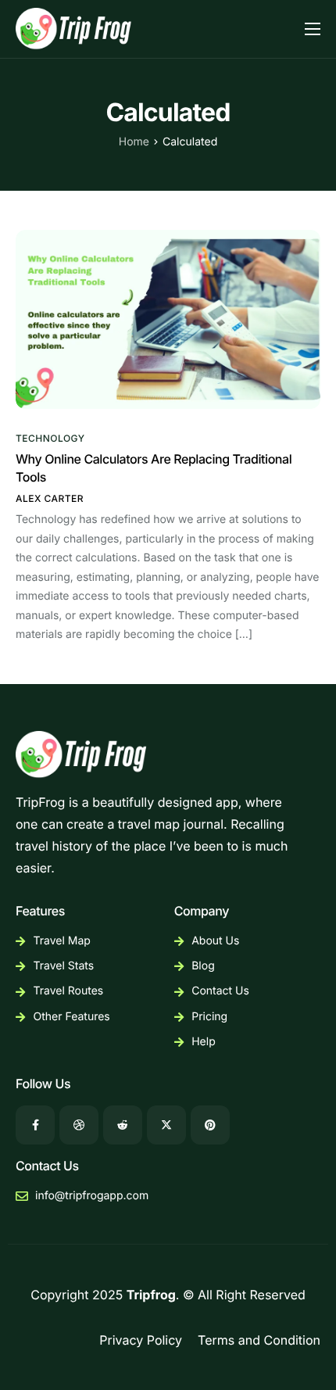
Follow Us (43, 1083)
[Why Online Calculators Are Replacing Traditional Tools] (168, 318)
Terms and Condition (259, 1340)
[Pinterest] (210, 1125)
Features (40, 911)
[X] (166, 1125)
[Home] (75, 27)
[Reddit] (122, 1125)
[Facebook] (35, 1125)
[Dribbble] (78, 1125)
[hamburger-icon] (312, 29)
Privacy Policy (140, 1340)
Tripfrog (151, 1294)
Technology (50, 438)
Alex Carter (50, 498)
